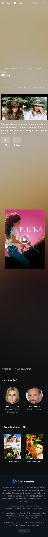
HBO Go (21, 69)
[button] (12, 400)
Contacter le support (34, 508)
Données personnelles (37, 513)
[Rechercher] (45, 3)
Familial (38, 69)
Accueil (4, 69)
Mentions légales (8, 513)
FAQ (23, 508)
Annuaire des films (32, 506)
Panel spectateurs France (31, 518)
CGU (26, 513)
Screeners (30, 515)
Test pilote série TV (14, 518)
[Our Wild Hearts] (12, 446)
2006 (29, 69)
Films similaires (23, 369)
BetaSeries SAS (11, 515)
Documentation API (13, 508)
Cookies (19, 513)
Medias (22, 515)
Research (38, 515)
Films (12, 69)
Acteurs (6, 369)
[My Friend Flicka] (34, 446)
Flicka (3, 72)
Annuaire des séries (16, 506)
